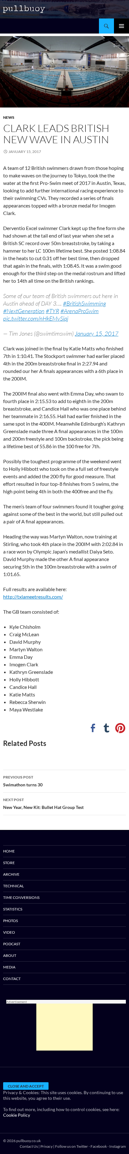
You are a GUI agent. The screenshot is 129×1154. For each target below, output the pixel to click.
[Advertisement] (64, 1027)
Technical (13, 886)
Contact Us (29, 1146)
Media (9, 967)
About (9, 955)
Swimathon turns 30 (23, 781)
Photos (10, 920)
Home (9, 851)
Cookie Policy (16, 1115)
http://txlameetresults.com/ (33, 597)
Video (9, 932)
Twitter (82, 1146)
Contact (12, 978)
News (8, 117)
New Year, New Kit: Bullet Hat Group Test (43, 803)
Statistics (12, 909)
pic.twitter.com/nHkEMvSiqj (35, 318)
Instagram (117, 1146)
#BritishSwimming (84, 303)
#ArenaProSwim (79, 311)
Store (9, 862)
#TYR (52, 311)
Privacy (46, 1146)
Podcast (11, 944)
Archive (11, 874)
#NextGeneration (23, 311)
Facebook (98, 1146)
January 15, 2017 (96, 333)
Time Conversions (21, 897)
